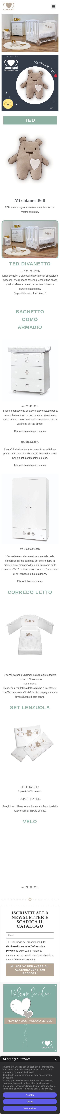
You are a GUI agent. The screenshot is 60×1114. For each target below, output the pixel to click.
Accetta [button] (30, 1095)
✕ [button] (56, 1059)
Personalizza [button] (30, 1108)
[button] (53, 6)
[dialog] (30, 1085)
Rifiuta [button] (30, 1101)
